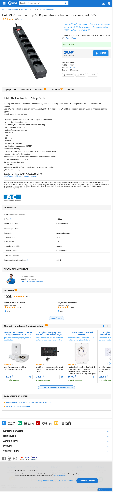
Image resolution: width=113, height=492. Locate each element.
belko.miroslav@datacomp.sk (32, 281)
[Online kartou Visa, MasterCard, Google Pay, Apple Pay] (25, 460)
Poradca (70, 89)
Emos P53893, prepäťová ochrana (82, 333)
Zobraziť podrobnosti (59, 475)
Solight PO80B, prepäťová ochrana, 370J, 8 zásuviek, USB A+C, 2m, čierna (50, 333)
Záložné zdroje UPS (28, 10)
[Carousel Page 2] (107, 326)
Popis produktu (10, 89)
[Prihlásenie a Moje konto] (103, 3)
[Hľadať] (65, 3)
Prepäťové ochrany (46, 10)
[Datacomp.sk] (3, 10)
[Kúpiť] (30, 377)
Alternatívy (55, 89)
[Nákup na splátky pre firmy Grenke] (33, 460)
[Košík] (109, 3)
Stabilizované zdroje (22, 406)
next (110, 363)
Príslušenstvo (13, 10)
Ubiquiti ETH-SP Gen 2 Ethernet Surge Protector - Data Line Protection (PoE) (18, 333)
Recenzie (39, 89)
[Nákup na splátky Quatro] (34, 458)
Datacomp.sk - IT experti (12, 3)
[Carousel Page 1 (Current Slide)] (103, 326)
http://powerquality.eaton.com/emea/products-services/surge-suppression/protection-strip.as (20, 176)
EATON (72, 67)
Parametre (26, 89)
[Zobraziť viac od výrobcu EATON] (12, 198)
